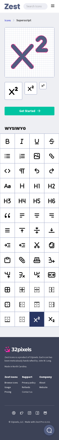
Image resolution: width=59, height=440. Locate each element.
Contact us (27, 392)
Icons (8, 20)
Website (43, 387)
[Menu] (53, 6)
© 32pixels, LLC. (16, 422)
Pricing (8, 392)
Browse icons (11, 382)
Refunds (26, 387)
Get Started (27, 111)
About (42, 382)
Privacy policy (29, 382)
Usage (8, 387)
